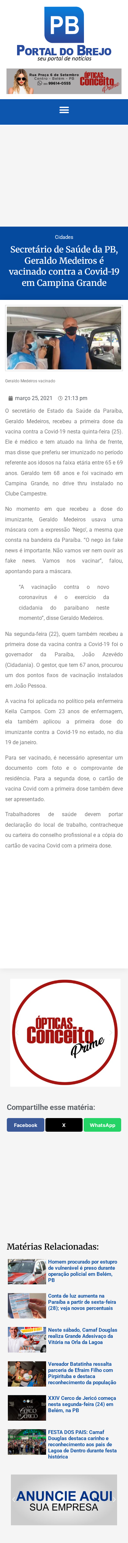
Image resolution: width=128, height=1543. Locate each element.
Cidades (64, 237)
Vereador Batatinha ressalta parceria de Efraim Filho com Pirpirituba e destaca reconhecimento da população (82, 1373)
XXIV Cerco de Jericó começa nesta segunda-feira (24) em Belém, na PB (82, 1404)
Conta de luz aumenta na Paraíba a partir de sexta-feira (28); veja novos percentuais (82, 1302)
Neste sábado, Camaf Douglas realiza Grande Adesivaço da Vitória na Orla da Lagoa (82, 1336)
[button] (64, 110)
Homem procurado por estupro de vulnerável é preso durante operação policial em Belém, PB (82, 1271)
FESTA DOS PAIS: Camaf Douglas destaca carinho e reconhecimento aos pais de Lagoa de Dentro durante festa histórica (82, 1444)
